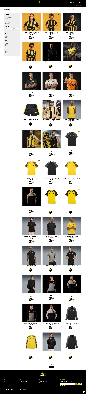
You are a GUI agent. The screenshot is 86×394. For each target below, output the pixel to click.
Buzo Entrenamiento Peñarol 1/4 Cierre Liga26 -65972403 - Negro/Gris (71, 352)
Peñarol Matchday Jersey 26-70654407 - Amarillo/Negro (52, 207)
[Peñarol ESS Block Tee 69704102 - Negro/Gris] (31, 196)
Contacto (21, 382)
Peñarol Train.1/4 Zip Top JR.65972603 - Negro (72, 323)
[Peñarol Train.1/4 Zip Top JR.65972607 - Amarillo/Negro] (31, 342)
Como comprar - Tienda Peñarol (42, 381)
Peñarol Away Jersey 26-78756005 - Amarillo (72, 61)
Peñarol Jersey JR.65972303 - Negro (71, 149)
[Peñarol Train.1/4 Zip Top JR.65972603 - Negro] (72, 313)
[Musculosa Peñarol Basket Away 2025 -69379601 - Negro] (52, 139)
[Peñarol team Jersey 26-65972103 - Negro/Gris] (52, 168)
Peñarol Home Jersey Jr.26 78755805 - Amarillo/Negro (31, 62)
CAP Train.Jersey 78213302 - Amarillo (71, 236)
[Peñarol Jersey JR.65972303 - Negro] (72, 139)
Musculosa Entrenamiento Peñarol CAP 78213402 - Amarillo (71, 120)
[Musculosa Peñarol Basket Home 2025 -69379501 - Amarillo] (31, 139)
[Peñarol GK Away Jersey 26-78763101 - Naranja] (72, 81)
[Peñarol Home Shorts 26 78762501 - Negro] (31, 109)
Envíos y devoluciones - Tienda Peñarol (43, 382)
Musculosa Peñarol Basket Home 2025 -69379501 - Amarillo (31, 149)
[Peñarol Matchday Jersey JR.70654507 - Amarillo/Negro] (72, 196)
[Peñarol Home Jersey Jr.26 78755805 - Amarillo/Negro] (31, 51)
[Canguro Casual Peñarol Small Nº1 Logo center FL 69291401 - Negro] (52, 342)
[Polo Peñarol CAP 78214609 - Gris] (52, 255)
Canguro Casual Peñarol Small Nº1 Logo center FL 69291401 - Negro (51, 352)
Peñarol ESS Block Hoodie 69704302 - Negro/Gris (51, 323)
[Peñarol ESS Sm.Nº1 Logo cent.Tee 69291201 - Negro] (31, 226)
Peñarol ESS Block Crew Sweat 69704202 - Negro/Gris (71, 294)
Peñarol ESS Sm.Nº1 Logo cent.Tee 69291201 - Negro (31, 237)
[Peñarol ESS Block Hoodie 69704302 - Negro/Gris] (52, 313)
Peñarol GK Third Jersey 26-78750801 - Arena (52, 91)
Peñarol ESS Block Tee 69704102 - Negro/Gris (31, 206)
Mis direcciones (6, 383)
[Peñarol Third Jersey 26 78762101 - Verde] (52, 51)
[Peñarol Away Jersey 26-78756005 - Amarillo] (72, 51)
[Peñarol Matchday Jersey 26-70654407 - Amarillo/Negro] (52, 196)
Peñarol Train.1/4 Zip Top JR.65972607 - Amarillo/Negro (31, 352)
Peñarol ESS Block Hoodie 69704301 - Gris (31, 323)
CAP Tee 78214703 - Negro (31, 265)
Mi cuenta (5, 381)
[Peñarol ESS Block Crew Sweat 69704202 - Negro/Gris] (72, 284)
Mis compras (6, 382)
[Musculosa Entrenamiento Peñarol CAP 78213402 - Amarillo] (72, 109)
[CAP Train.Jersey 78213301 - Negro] (52, 226)
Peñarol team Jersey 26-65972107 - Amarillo (72, 178)
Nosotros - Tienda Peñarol (23, 381)
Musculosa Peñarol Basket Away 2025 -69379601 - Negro (51, 149)
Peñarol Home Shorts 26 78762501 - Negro (31, 119)
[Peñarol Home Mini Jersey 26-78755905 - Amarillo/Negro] (52, 22)
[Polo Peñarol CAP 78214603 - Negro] (72, 255)
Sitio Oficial (72, 2)
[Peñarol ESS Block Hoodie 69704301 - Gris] (31, 313)
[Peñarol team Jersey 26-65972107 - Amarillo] (72, 168)
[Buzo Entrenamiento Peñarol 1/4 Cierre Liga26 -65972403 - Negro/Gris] (72, 342)
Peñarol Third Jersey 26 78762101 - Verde (51, 61)
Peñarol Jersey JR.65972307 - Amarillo (32, 178)
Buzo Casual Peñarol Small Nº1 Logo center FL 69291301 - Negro (31, 294)
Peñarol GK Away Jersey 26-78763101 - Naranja (71, 91)
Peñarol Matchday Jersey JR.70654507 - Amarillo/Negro (72, 207)
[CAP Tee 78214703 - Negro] (31, 255)
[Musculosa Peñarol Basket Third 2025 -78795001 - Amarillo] (52, 109)
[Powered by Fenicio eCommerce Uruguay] (80, 392)
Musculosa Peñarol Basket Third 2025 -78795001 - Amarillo (51, 120)
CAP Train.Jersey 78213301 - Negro (52, 236)
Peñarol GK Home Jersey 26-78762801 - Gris (31, 91)
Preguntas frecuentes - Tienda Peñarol (43, 383)
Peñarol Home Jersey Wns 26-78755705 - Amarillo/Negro (32, 33)
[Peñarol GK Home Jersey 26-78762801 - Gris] (31, 81)
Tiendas (21, 383)
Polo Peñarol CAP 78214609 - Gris (51, 265)
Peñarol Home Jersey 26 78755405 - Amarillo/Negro (72, 33)
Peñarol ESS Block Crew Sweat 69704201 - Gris (51, 294)
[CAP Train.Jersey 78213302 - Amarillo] (72, 226)
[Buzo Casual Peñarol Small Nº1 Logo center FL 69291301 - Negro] (31, 284)
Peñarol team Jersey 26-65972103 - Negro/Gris (51, 178)
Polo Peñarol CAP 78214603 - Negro (72, 265)
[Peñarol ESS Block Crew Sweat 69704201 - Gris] (52, 284)
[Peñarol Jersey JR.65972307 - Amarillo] (31, 168)
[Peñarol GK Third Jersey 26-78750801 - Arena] (52, 81)
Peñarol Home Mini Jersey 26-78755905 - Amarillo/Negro (52, 33)
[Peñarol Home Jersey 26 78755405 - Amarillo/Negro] (72, 22)
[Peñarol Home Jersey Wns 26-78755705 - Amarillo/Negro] (31, 22)
